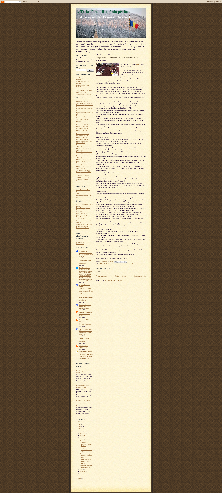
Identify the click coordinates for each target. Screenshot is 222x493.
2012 (79, 431)
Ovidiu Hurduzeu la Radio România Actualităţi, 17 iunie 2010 (84, 191)
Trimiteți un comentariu (103, 272)
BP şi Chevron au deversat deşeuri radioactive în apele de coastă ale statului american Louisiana (84, 402)
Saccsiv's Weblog (83, 251)
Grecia (110, 263)
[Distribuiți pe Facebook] (123, 262)
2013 (79, 429)
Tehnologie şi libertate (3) (83, 177)
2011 (79, 476)
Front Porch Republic (85, 260)
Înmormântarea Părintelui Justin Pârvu (85, 333)
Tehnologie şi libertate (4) (83, 179)
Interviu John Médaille (82, 213)
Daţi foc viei (79, 206)
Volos (135, 263)
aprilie (81, 440)
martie (81, 469)
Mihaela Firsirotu (84, 338)
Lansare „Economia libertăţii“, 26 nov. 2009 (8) (84, 167)
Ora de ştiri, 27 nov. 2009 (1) (84, 170)
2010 (79, 478)
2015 (79, 424)
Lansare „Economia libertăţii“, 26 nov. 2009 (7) (84, 163)
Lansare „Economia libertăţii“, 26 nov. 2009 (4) (84, 153)
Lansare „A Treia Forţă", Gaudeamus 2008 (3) (82, 131)
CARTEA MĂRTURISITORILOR (85, 324)
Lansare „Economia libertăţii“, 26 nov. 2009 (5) (84, 156)
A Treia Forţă (103, 263)
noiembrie (83, 435)
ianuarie (82, 473)
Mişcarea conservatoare (82, 85)
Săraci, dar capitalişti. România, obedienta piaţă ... (86, 455)
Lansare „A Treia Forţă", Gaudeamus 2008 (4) (82, 135)
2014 (79, 426)
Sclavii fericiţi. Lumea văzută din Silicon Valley (84, 91)
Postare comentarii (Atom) (113, 280)
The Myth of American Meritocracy (84, 340)
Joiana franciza (80, 244)
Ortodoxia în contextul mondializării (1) (86, 466)
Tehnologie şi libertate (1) (83, 173)
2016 (79, 422)
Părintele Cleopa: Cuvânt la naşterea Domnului (83, 386)
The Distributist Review (85, 352)
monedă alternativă (118, 263)
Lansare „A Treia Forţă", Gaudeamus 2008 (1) (82, 124)
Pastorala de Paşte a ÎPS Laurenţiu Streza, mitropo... (86, 461)
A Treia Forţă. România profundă (105, 11)
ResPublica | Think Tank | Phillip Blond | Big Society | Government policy (86, 356)
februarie (82, 471)
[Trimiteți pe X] (120, 262)
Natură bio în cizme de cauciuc (84, 314)
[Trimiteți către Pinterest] (126, 262)
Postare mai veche (140, 276)
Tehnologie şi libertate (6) (83, 183)
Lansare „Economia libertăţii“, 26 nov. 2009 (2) (84, 145)
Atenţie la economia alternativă (84, 204)
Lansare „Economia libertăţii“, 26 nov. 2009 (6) (84, 160)
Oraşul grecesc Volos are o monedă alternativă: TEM (87, 449)
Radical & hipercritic (85, 305)
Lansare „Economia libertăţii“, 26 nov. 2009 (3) (84, 149)
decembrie (83, 433)
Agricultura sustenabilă (85, 312)
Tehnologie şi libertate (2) (83, 175)
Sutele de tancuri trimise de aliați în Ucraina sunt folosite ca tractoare (86, 254)
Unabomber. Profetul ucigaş (83, 94)
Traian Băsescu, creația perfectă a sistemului (84, 307)
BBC (137, 64)
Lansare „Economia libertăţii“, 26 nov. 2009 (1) (84, 142)
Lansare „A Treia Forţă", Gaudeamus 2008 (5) (82, 138)
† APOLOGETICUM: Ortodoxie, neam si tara (85, 330)
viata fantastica (83, 346)
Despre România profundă (83, 208)
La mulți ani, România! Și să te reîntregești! (86, 299)
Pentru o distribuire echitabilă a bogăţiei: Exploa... (86, 444)
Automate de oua (80, 242)
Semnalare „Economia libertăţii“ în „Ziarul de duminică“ (85, 225)
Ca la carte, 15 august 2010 (83, 101)
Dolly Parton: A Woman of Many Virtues (85, 262)
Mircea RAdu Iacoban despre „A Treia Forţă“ (84, 218)
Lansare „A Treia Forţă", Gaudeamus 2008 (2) (82, 127)
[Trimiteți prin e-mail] (115, 262)
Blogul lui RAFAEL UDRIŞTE (84, 321)
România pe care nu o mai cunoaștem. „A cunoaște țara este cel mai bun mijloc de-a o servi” (86, 291)
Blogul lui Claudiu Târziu (86, 297)
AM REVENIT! (83, 347)
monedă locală (129, 263)
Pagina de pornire (120, 276)
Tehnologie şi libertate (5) (83, 181)
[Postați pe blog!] (117, 262)
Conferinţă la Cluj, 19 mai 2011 (84, 103)
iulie (81, 438)
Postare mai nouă (101, 276)
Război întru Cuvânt (84, 268)
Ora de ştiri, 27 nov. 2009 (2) (84, 172)
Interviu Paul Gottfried (82, 215)
